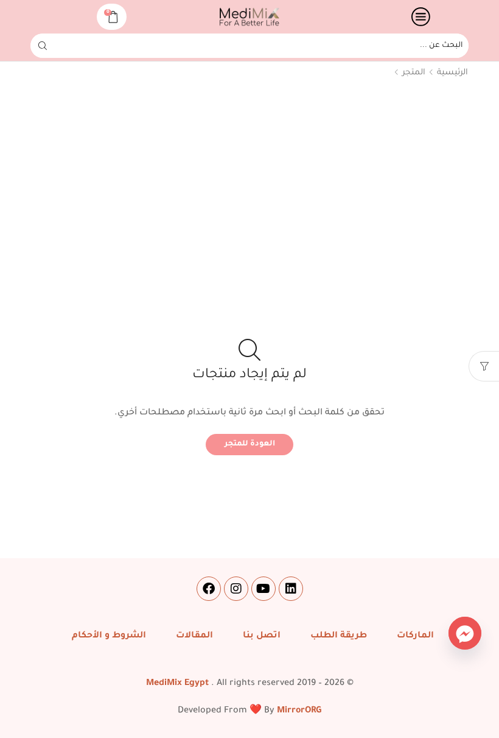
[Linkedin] (291, 589)
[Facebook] (209, 589)
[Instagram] (236, 589)
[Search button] (42, 46)
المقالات (194, 636)
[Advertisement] (249, 183)
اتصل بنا (262, 636)
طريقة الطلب (338, 636)
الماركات (415, 636)
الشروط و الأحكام (109, 636)
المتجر (413, 72)
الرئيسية (452, 72)
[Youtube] (263, 589)
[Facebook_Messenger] (464, 633)
